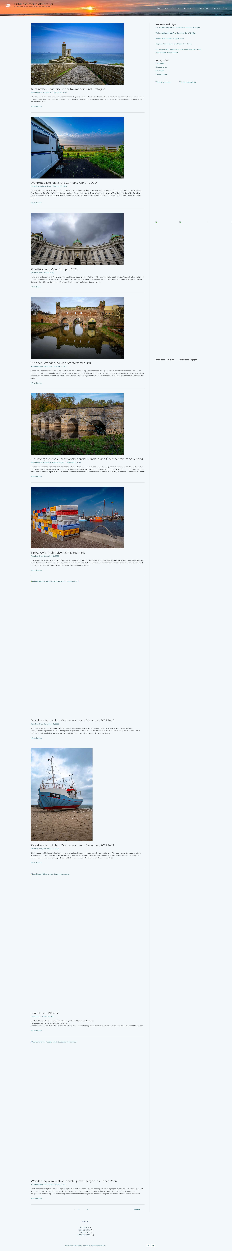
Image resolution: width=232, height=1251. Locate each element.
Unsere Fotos (203, 8)
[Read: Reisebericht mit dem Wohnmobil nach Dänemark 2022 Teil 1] (62, 794)
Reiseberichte (36, 93)
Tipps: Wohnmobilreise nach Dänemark (58, 552)
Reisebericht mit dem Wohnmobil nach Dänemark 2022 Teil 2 (73, 720)
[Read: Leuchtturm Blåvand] (88, 941)
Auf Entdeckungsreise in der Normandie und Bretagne (68, 89)
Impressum (86, 1245)
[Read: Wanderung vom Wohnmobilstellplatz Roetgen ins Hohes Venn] (88, 1109)
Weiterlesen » (36, 107)
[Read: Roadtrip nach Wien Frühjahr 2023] (77, 239)
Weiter (138, 1210)
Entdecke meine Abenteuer (33, 4)
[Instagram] (148, 1245)
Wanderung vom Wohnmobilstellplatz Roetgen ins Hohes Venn (74, 1181)
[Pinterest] (153, 1245)
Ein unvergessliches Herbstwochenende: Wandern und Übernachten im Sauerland (87, 459)
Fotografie (35, 1017)
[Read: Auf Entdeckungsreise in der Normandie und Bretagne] (77, 54)
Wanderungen (189, 8)
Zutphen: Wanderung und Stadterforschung (61, 363)
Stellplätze (175, 8)
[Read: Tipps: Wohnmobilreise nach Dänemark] (77, 517)
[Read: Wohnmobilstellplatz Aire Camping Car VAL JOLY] (77, 147)
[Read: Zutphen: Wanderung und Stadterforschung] (77, 328)
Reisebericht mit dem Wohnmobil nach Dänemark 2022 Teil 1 (72, 845)
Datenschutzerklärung (98, 1245)
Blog (166, 8)
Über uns (216, 8)
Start (159, 8)
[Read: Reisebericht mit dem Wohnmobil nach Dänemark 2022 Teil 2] (88, 648)
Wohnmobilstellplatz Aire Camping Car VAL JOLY (64, 182)
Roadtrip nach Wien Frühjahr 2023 (54, 269)
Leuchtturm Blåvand (45, 1013)
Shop (225, 8)
